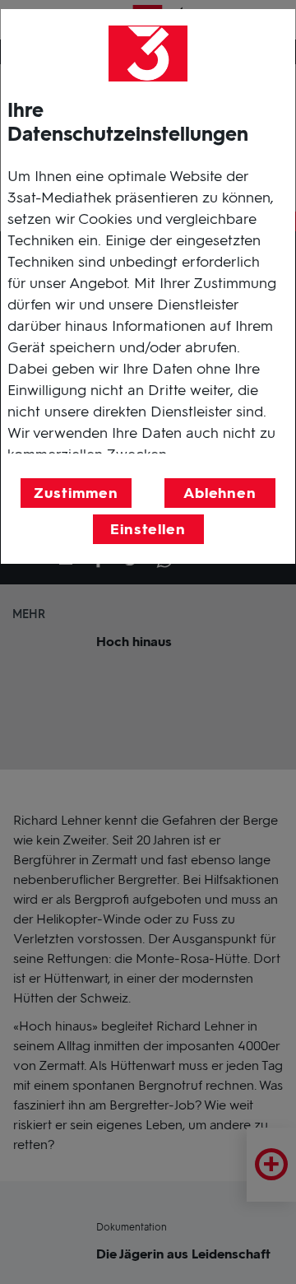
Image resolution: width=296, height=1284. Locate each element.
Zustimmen (76, 493)
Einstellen (148, 529)
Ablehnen (220, 493)
